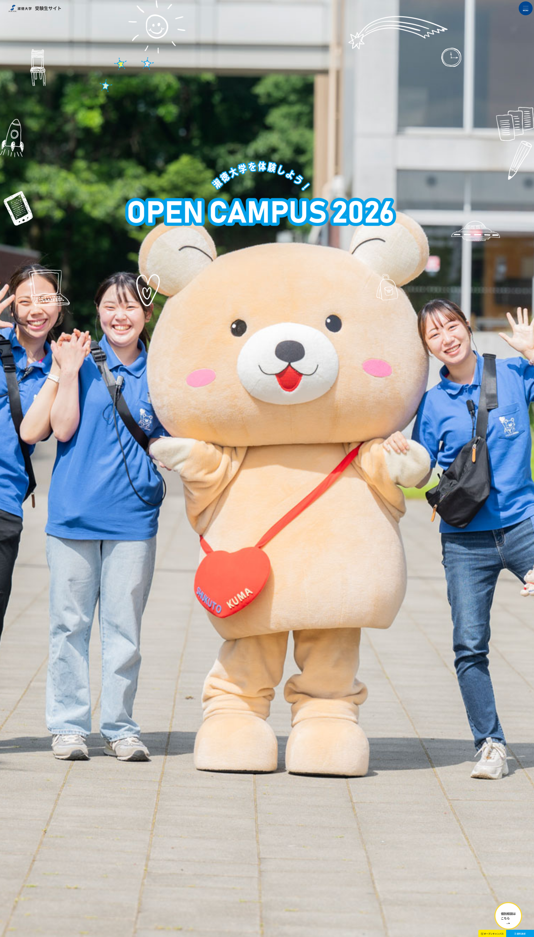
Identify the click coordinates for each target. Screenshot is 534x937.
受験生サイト (48, 8)
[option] (267, 468)
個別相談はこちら (508, 915)
